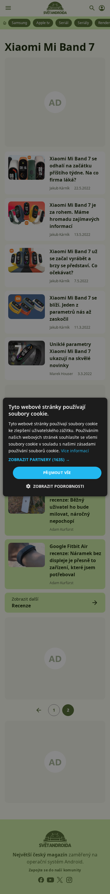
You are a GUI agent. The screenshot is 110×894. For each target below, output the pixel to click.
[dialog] (55, 447)
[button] (55, 459)
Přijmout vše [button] (57, 472)
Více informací (75, 450)
